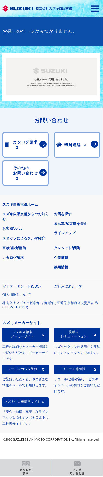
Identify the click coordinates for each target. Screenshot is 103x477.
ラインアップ (64, 233)
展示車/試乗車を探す (70, 224)
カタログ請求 (13, 257)
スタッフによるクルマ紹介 (23, 238)
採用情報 (61, 267)
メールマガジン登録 (22, 369)
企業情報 (61, 257)
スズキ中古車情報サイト (22, 402)
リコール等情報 (73, 369)
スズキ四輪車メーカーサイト (22, 334)
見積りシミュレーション (74, 334)
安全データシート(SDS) (21, 286)
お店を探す (63, 214)
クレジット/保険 (67, 248)
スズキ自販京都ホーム (20, 204)
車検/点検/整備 (14, 248)
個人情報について (16, 295)
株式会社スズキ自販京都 (54, 8)
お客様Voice (12, 228)
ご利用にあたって (68, 286)
